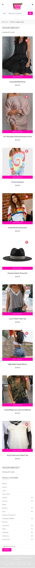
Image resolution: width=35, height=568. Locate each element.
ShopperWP (17, 559)
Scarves (4, 487)
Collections (5, 536)
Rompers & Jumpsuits (8, 515)
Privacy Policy (22, 562)
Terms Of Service (10, 564)
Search (6, 550)
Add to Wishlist (26, 40)
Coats (4, 490)
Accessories (6, 539)
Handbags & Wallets (8, 518)
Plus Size (5, 522)
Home (6, 22)
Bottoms (5, 508)
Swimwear (5, 532)
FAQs (29, 564)
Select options (17, 77)
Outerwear (5, 525)
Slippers (4, 483)
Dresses (4, 501)
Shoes (4, 529)
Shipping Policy (21, 564)
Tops (3, 511)
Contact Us (12, 562)
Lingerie (4, 497)
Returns (30, 562)
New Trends (6, 494)
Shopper (23, 557)
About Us (4, 562)
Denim (4, 504)
